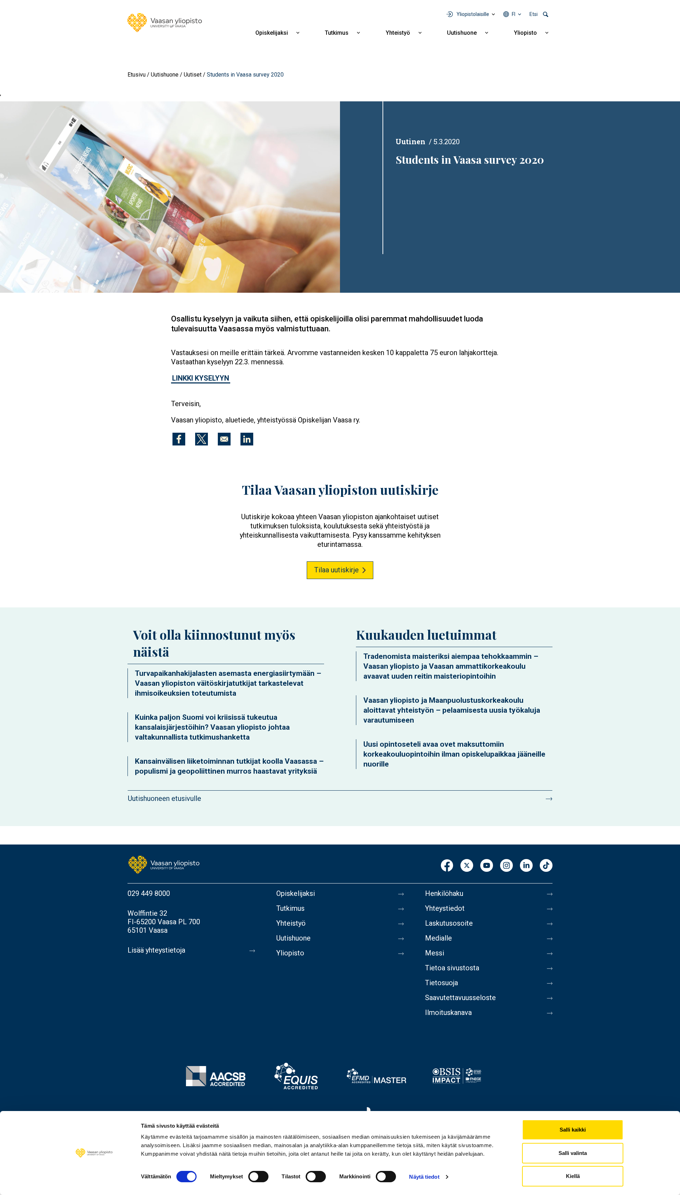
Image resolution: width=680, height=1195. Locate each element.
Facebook (447, 866)
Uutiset (193, 74)
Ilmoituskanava (448, 1012)
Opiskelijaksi (271, 32)
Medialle (438, 938)
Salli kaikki (573, 1130)
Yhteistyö (398, 32)
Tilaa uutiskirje (336, 570)
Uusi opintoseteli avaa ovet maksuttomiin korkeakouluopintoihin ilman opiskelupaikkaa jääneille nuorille (454, 754)
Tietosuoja (441, 982)
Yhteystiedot (445, 908)
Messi (434, 953)
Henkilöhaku (444, 893)
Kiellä (573, 1176)
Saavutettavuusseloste (460, 997)
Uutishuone (462, 32)
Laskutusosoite (449, 923)
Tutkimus (336, 32)
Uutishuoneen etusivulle (164, 798)
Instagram (506, 866)
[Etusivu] (165, 22)
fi (513, 14)
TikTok (546, 866)
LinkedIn (526, 866)
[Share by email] (224, 439)
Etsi (533, 14)
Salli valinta (573, 1153)
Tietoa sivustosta (452, 968)
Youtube (486, 866)
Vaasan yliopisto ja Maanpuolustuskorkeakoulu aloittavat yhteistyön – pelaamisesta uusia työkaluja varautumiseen (451, 710)
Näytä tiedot (424, 1177)
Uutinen (410, 141)
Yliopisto (525, 32)
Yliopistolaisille (472, 14)
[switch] (258, 1176)
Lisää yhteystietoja (156, 950)
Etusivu (137, 74)
